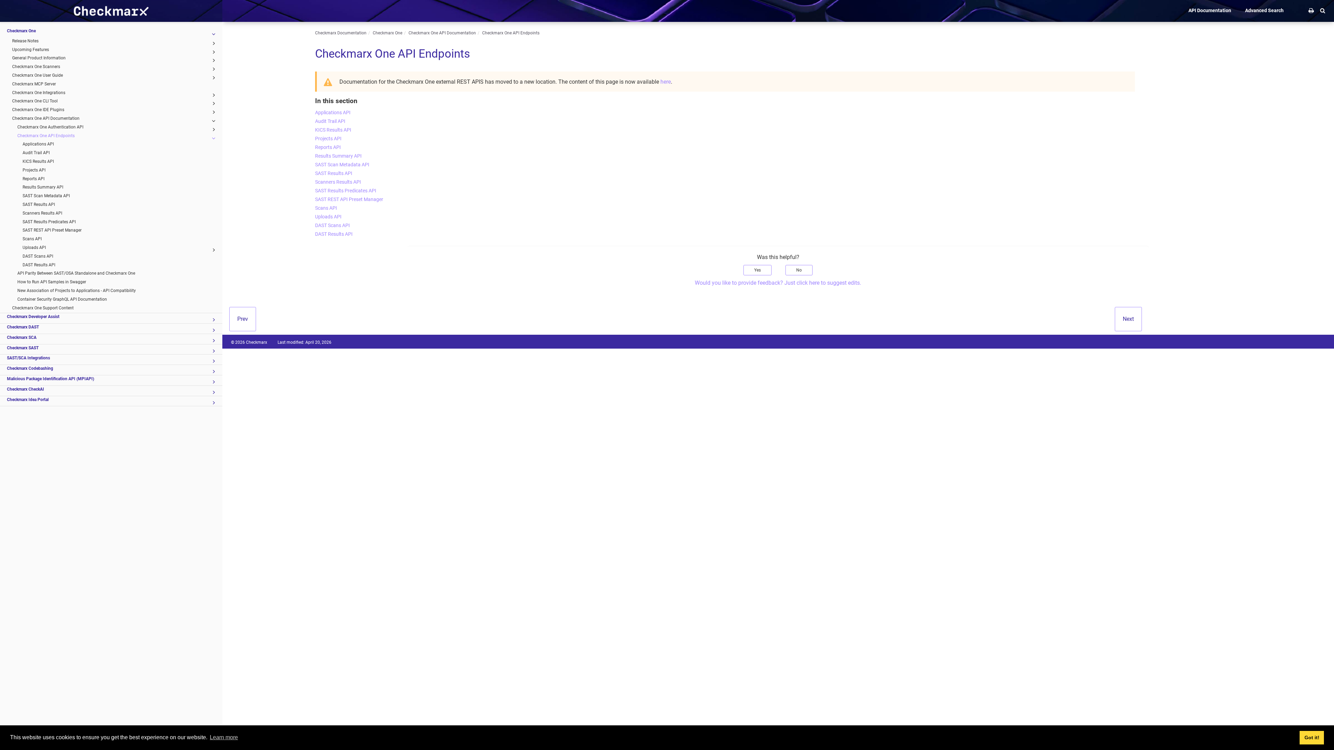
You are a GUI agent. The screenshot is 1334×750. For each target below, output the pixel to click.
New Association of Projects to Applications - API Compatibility (76, 290)
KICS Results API (38, 161)
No (799, 270)
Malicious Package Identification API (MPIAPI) (50, 378)
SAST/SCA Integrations (28, 358)
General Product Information (39, 58)
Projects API (34, 170)
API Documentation (1209, 10)
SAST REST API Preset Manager (52, 230)
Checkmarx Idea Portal (28, 399)
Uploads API (34, 247)
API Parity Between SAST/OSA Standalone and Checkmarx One (76, 273)
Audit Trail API (36, 152)
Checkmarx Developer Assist (33, 316)
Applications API (38, 144)
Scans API (32, 238)
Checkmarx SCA (21, 337)
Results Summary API (43, 187)
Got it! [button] (1311, 737)
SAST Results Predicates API (49, 221)
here (665, 81)
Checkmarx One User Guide (37, 75)
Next (1128, 319)
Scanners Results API (42, 213)
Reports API (33, 178)
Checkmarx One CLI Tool (35, 101)
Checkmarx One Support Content (43, 308)
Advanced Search (1264, 10)
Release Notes (25, 41)
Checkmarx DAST (23, 327)
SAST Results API (39, 204)
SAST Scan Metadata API (46, 195)
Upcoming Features (30, 49)
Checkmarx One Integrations (38, 92)
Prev (242, 319)
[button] (1322, 10)
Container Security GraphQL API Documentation (62, 299)
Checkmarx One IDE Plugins (38, 109)
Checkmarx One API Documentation (46, 118)
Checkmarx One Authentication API (50, 127)
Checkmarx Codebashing (30, 368)
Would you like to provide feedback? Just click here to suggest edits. (778, 283)
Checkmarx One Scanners (36, 66)
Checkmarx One (21, 30)
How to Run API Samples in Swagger (51, 282)
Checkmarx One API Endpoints (46, 135)
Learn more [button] (224, 737)
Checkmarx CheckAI (25, 389)
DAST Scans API (38, 256)
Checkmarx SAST (23, 347)
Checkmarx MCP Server (34, 84)
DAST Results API (39, 264)
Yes (757, 270)
